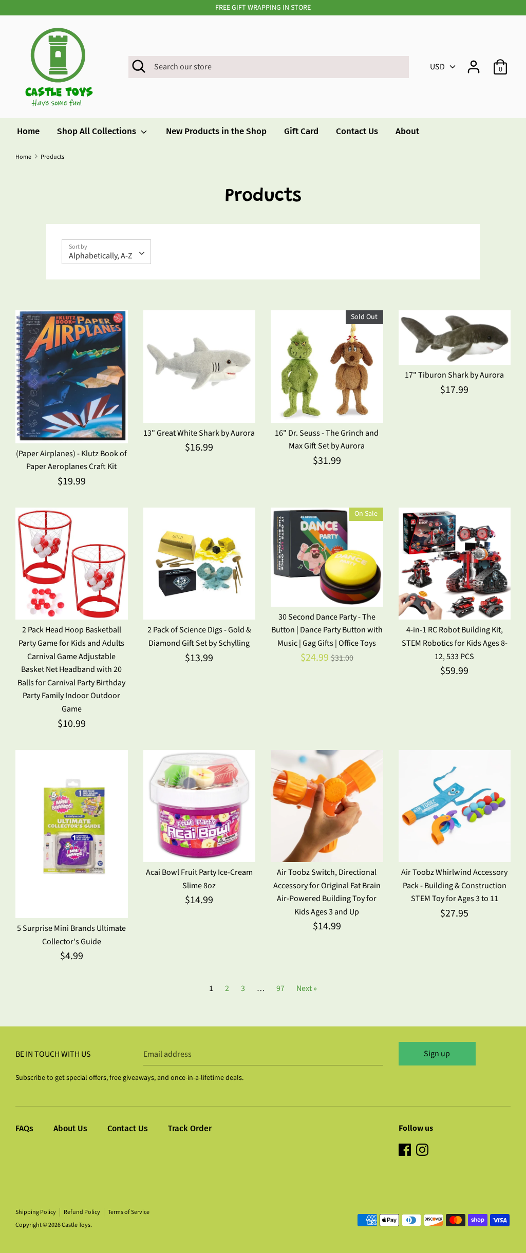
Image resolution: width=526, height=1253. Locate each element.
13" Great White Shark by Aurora (199, 433)
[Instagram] (423, 1150)
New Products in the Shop (216, 131)
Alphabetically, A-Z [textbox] (101, 255)
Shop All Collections (97, 131)
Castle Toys (76, 1225)
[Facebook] (406, 1150)
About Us (70, 1128)
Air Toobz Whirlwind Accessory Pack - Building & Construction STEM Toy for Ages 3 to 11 (454, 885)
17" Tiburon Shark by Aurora (454, 375)
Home (28, 131)
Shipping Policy (35, 1212)
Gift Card (301, 131)
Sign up (437, 1053)
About (407, 131)
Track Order (190, 1128)
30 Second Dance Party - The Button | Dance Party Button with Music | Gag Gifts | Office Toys (327, 630)
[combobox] (106, 251)
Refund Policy (82, 1212)
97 (280, 988)
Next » (306, 988)
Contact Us (357, 131)
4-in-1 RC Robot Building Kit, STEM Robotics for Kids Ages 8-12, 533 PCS (455, 643)
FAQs (24, 1128)
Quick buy (72, 426)
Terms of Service (128, 1212)
